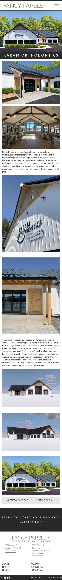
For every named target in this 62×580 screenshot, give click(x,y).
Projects (35, 564)
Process (6, 570)
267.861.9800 (37, 553)
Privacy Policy (38, 577)
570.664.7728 (10, 551)
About (5, 564)
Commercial (37, 567)
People (5, 567)
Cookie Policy (54, 577)
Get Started (29, 521)
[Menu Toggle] (56, 5)
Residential (37, 570)
